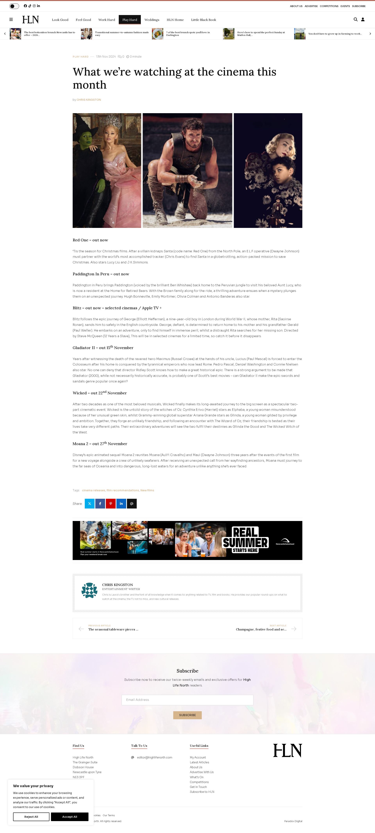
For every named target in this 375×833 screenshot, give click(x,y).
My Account (198, 757)
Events (345, 6)
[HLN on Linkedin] (38, 6)
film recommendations (123, 490)
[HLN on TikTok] (30, 6)
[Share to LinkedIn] (121, 504)
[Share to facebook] (100, 504)
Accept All (69, 817)
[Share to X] (90, 504)
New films (147, 490)
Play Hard (81, 56)
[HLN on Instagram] (34, 6)
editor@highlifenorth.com (154, 757)
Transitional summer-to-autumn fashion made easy (61, 33)
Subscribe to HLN (202, 792)
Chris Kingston (89, 99)
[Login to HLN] (363, 19)
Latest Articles (199, 762)
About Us (296, 6)
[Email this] (132, 504)
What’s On (197, 777)
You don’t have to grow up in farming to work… (275, 33)
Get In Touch (198, 787)
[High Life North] (287, 750)
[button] (15, 20)
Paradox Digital (293, 821)
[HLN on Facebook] (25, 6)
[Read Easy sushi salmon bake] (310, 33)
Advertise (311, 6)
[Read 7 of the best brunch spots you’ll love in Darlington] (97, 33)
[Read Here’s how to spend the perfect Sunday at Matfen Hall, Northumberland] (168, 33)
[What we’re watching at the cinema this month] (30, 20)
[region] (51, 802)
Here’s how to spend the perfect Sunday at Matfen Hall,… (200, 33)
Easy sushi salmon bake (332, 33)
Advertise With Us (202, 772)
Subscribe (359, 6)
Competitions (329, 6)
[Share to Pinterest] (111, 504)
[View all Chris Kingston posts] (89, 593)
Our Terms (109, 815)
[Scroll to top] (365, 823)
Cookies (96, 815)
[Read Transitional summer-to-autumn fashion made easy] (26, 33)
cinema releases (93, 490)
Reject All (31, 817)
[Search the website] (356, 19)
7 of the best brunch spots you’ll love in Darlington (127, 33)
